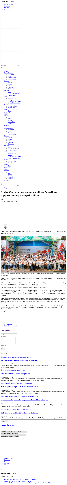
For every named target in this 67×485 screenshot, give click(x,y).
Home (6, 71)
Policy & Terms (8, 458)
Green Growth (12, 77)
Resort (9, 92)
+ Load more (4, 421)
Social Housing (12, 95)
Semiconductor (12, 98)
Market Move (11, 107)
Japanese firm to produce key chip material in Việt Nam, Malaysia (24, 400)
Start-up (10, 100)
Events (6, 109)
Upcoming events (8, 425)
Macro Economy (8, 73)
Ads (5, 461)
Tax (9, 85)
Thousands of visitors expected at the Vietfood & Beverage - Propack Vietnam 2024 (27, 483)
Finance (6, 81)
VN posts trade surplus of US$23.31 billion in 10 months (20, 479)
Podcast (10, 120)
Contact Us (7, 460)
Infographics (11, 122)
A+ (5, 228)
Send (2, 349)
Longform (10, 123)
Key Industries (12, 79)
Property (6, 90)
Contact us (7, 9)
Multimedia (7, 115)
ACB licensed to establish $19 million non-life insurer (19, 413)
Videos (10, 118)
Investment (11, 74)
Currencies (11, 88)
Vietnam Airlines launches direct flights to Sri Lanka (19, 360)
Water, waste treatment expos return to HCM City (17, 481)
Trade (9, 76)
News (9, 111)
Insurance (10, 87)
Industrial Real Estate (13, 93)
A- (5, 224)
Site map (6, 7)
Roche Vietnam (8, 324)
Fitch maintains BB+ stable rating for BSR (16, 374)
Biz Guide (7, 112)
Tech (5, 96)
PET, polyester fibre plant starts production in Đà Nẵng (20, 387)
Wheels (6, 104)
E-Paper (6, 125)
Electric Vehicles (12, 106)
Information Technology (14, 101)
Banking (10, 82)
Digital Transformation (14, 103)
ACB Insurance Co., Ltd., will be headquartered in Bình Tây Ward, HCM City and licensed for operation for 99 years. (33, 418)
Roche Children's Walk (10, 326)
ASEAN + (7, 114)
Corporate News (8, 188)
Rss (5, 464)
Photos (9, 117)
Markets (10, 84)
